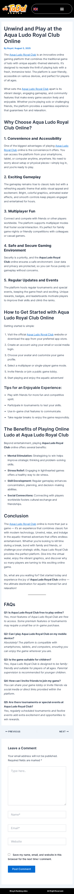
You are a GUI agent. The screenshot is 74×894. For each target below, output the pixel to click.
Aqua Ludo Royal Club (22, 54)
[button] (62, 9)
